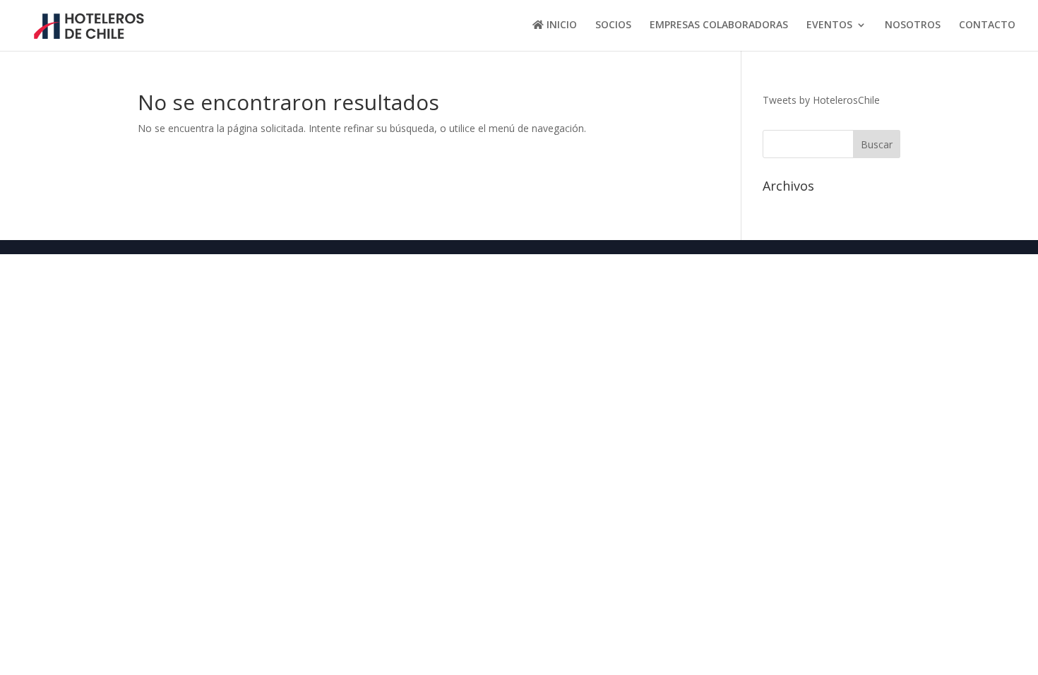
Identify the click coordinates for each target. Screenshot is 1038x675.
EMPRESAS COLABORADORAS (719, 25)
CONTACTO (987, 25)
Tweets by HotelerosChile (821, 100)
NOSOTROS (913, 25)
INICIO (560, 25)
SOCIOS (613, 25)
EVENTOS (829, 25)
